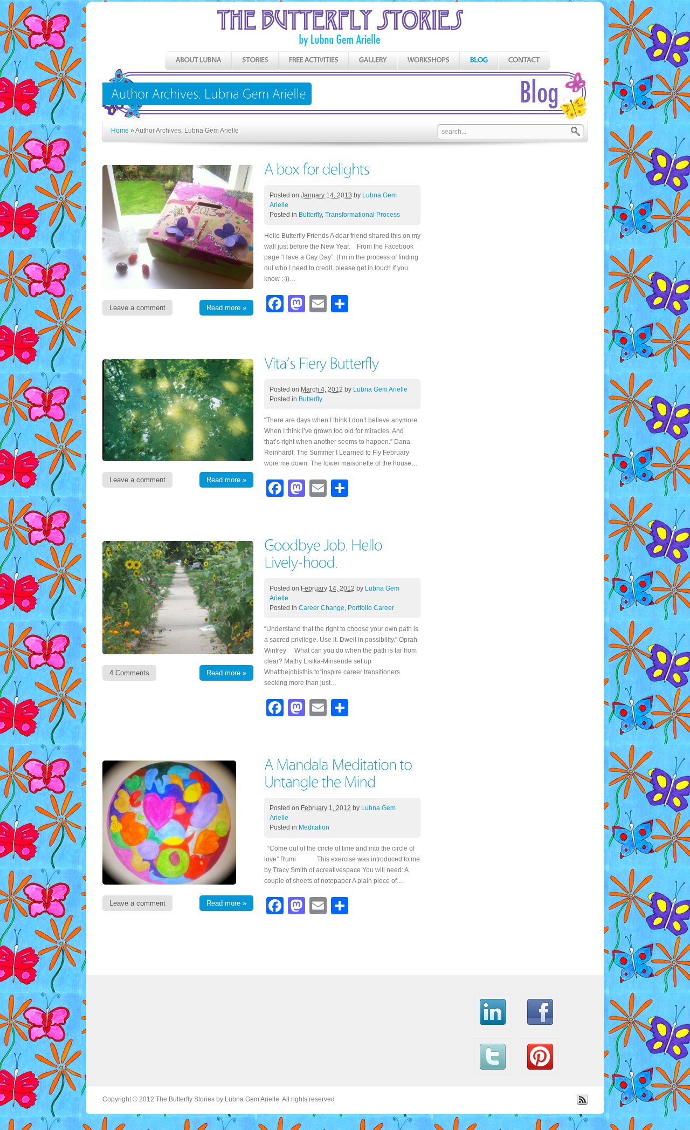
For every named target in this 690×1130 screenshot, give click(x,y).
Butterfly (310, 214)
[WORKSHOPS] (428, 60)
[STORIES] (254, 60)
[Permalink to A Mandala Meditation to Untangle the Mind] (339, 772)
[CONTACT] (524, 60)
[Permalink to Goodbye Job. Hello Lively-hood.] (324, 553)
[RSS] (582, 1103)
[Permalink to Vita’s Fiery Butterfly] (321, 363)
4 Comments (129, 673)
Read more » (226, 308)
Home (120, 130)
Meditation (314, 827)
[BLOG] (478, 60)
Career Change (321, 608)
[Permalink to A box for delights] (316, 168)
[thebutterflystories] (345, 71)
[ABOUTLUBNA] (198, 60)
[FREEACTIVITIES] (313, 60)
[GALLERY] (372, 60)
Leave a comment (137, 308)
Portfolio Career (371, 608)
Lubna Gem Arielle (380, 389)
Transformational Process (362, 214)
